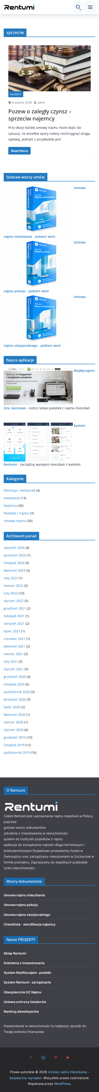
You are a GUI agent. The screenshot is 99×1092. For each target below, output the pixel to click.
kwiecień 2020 (14, 714)
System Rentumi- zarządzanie (27, 982)
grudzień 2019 (15, 737)
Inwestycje (12, 498)
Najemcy (15, 94)
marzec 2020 (13, 722)
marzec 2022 (13, 585)
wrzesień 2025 (15, 555)
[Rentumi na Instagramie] (43, 1057)
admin (41, 102)
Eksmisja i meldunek (19, 490)
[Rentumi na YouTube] (68, 1057)
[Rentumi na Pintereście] (55, 1057)
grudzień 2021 (15, 608)
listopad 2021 (14, 616)
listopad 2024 (14, 563)
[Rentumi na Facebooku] (30, 1057)
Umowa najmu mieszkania (24, 895)
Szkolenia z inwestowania (24, 963)
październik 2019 (17, 752)
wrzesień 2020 (15, 699)
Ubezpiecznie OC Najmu (22, 992)
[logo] (31, 802)
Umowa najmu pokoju (21, 905)
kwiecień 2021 (14, 646)
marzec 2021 (13, 654)
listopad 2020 (14, 684)
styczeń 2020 (13, 730)
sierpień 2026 (14, 547)
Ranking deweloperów (21, 1011)
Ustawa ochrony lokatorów (25, 1002)
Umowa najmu (15, 521)
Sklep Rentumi (15, 953)
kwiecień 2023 (14, 570)
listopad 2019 (14, 745)
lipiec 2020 (12, 707)
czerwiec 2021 (14, 638)
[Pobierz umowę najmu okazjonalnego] (38, 297)
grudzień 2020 (15, 676)
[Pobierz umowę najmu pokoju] (38, 242)
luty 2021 (11, 661)
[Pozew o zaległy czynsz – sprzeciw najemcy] (49, 68)
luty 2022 (11, 593)
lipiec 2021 (12, 631)
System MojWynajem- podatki (27, 972)
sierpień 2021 (14, 623)
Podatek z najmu (16, 513)
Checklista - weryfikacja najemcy (29, 924)
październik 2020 (17, 692)
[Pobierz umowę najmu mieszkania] (38, 188)
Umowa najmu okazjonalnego (27, 915)
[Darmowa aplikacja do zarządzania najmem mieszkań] (38, 425)
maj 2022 (11, 578)
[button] (90, 7)
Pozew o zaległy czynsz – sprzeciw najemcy (39, 114)
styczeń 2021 (13, 669)
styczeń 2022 (13, 601)
